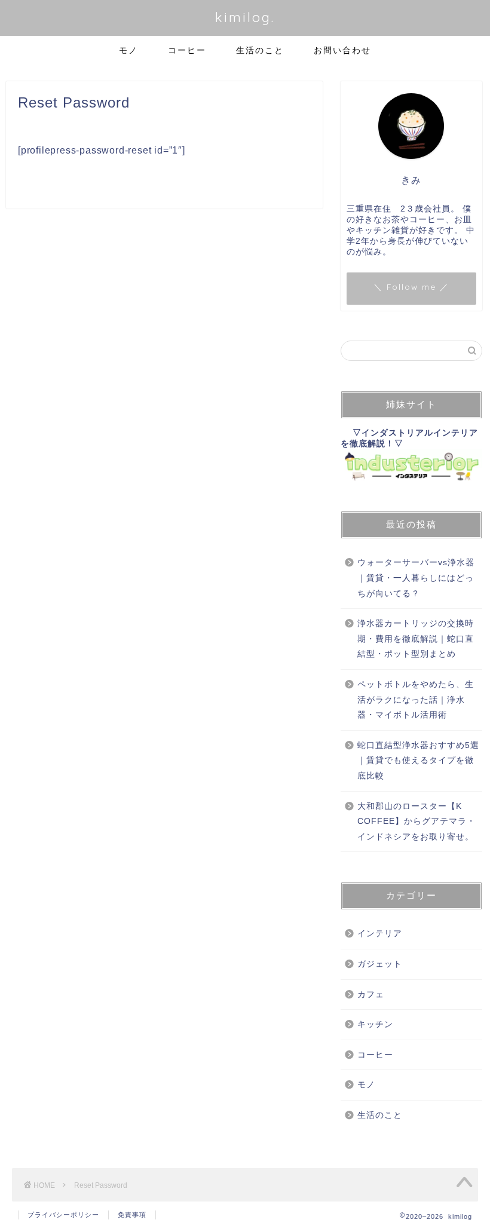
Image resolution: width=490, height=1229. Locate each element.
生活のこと (260, 50)
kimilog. (245, 17)
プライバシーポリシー (63, 1214)
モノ (128, 50)
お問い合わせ (342, 50)
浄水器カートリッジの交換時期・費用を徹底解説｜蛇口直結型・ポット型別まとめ (415, 638)
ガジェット (379, 964)
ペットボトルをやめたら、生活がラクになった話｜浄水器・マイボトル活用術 (415, 699)
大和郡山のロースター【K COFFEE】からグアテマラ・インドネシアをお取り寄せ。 (416, 821)
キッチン (375, 1024)
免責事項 (132, 1214)
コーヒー (187, 50)
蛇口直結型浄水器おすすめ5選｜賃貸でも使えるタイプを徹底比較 (418, 760)
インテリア (379, 933)
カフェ (370, 994)
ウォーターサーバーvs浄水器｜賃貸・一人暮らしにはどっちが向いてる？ (415, 577)
